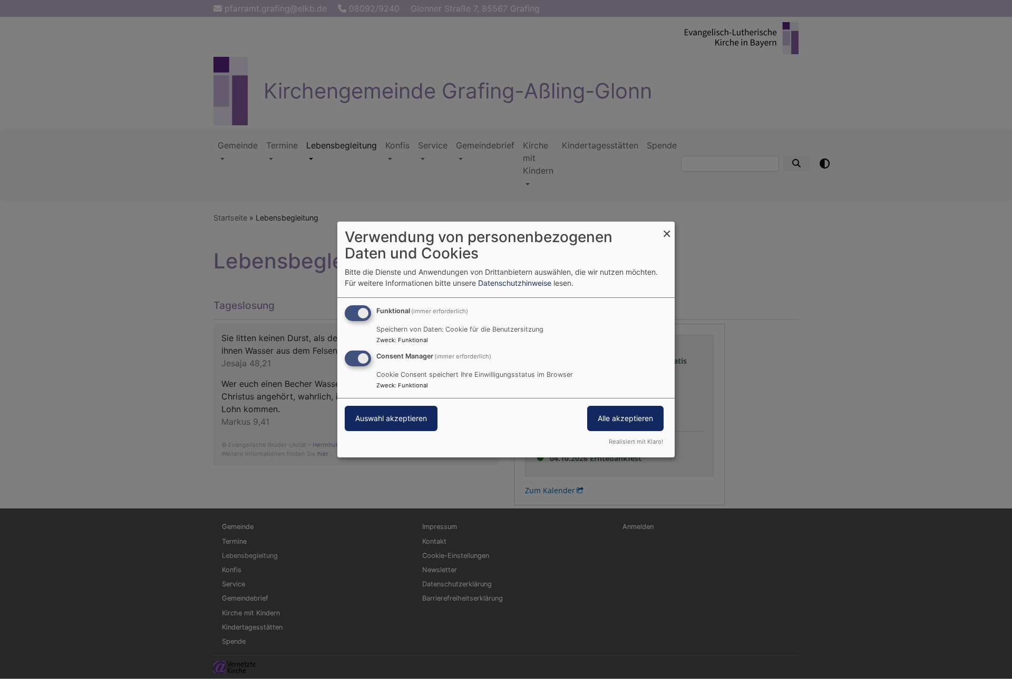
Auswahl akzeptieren (391, 418)
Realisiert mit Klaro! (636, 441)
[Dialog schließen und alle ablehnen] (667, 228)
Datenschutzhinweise (514, 282)
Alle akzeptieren (625, 418)
